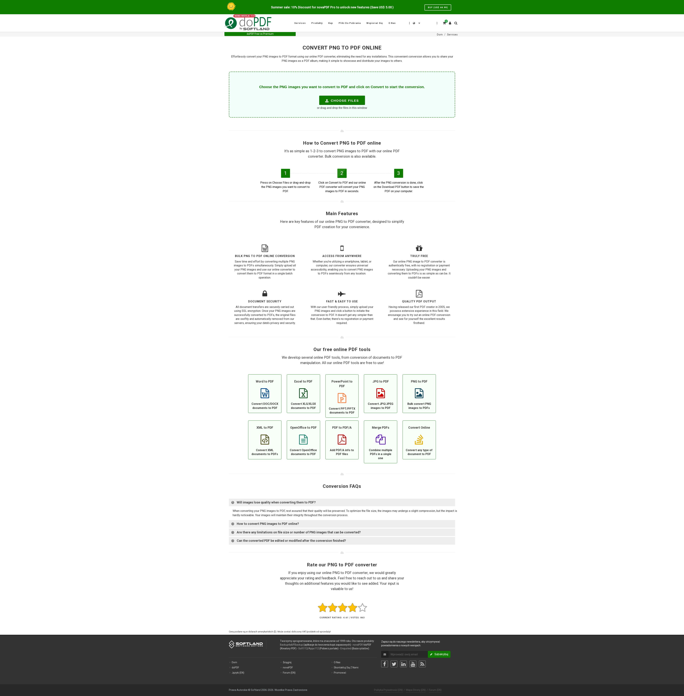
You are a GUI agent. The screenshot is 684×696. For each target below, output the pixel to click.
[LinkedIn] (403, 664)
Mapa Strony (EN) (416, 690)
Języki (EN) (238, 672)
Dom (234, 662)
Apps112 (314, 648)
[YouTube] (413, 664)
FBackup (298, 644)
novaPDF (358, 644)
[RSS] (422, 664)
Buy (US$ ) (438, 7)
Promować (340, 672)
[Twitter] (394, 664)
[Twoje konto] (450, 21)
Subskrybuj (440, 654)
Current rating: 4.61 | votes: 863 (342, 617)
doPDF (235, 667)
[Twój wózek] (444, 22)
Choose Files (344, 100)
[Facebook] (384, 664)
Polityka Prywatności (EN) (388, 690)
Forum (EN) (289, 672)
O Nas (337, 662)
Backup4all (286, 644)
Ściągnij (287, 662)
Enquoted (345, 648)
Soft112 (303, 648)
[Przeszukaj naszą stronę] (455, 22)
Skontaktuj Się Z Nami (346, 667)
